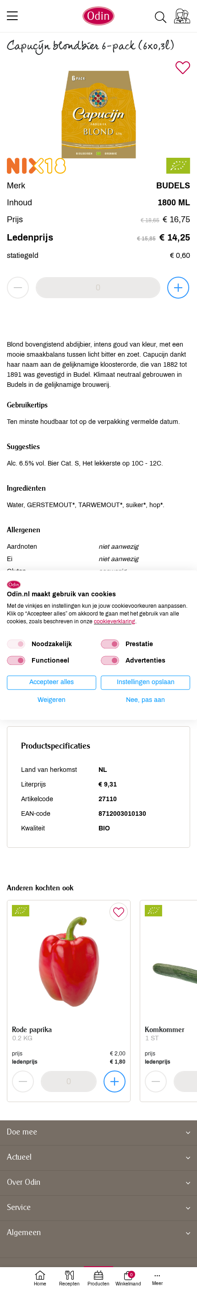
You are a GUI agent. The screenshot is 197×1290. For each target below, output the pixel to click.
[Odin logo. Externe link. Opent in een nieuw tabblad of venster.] (14, 584)
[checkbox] (16, 644)
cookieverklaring (114, 621)
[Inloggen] (182, 16)
